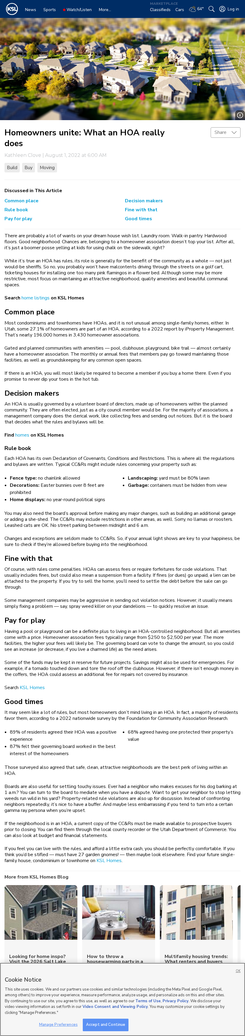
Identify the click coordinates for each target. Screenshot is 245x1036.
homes (22, 435)
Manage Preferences (58, 1024)
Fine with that (141, 209)
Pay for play (18, 218)
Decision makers (144, 201)
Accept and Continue (105, 1024)
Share (220, 132)
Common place (21, 201)
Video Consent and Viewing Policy (115, 1006)
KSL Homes (32, 687)
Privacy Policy (176, 1001)
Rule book (16, 209)
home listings (36, 298)
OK (238, 971)
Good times (138, 218)
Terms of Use (148, 1001)
